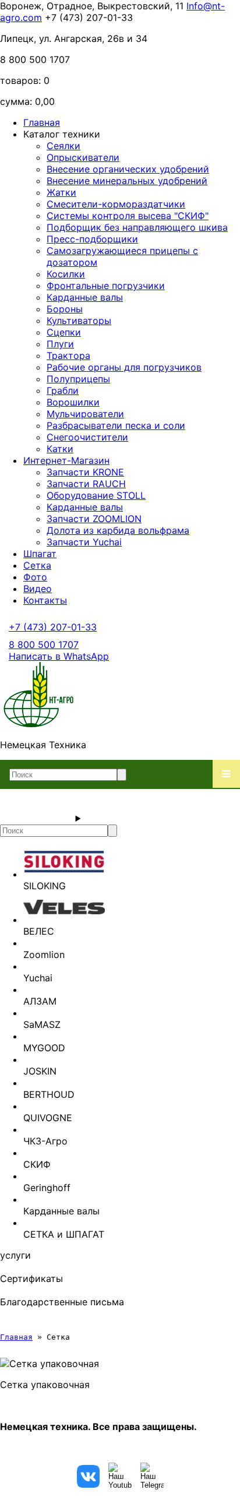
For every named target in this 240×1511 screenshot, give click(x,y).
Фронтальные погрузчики (106, 285)
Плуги (60, 344)
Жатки (61, 192)
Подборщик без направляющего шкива (137, 227)
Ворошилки (73, 402)
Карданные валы (85, 297)
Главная (41, 122)
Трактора (68, 355)
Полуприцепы (78, 379)
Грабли (63, 390)
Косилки (66, 274)
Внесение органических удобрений (128, 169)
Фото (35, 577)
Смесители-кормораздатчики (116, 204)
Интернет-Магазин (66, 460)
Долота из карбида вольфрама (118, 530)
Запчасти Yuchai (84, 542)
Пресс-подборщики (92, 239)
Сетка (37, 565)
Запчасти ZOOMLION (94, 518)
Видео (37, 588)
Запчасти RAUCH (86, 483)
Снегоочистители (87, 437)
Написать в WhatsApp (59, 656)
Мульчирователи (85, 414)
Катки (60, 449)
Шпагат (40, 553)
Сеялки (63, 146)
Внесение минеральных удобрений (127, 180)
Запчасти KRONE (85, 472)
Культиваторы (79, 320)
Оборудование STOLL (96, 495)
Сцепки (64, 332)
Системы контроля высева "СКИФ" (128, 215)
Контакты (45, 600)
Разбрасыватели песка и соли (116, 425)
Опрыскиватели (83, 157)
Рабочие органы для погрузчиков (124, 367)
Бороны (65, 309)
